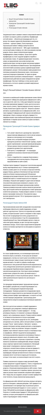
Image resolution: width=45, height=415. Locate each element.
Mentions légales (22, 407)
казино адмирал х (32, 388)
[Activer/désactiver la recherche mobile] (36, 3)
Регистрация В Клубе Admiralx (18, 28)
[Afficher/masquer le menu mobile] (41, 3)
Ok (38, 411)
